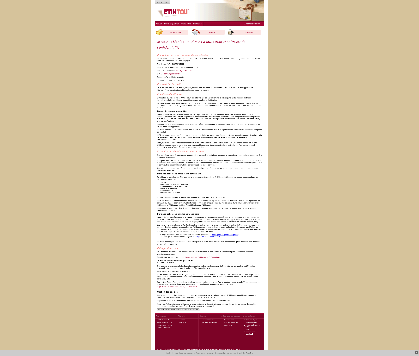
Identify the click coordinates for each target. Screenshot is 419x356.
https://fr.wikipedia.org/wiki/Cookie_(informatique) (200, 257)
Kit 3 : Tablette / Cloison (165, 325)
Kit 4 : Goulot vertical (164, 327)
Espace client (248, 32)
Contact (212, 32)
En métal (182, 320)
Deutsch (159, 2)
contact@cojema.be (172, 74)
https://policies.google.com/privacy (225, 235)
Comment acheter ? (176, 32)
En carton (183, 322)
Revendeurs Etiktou (251, 322)
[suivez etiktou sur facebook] (250, 335)
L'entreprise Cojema (252, 320)
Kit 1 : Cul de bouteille (164, 320)
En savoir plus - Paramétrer (245, 353)
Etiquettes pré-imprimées (209, 322)
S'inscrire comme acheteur (231, 322)
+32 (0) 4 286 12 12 (184, 71)
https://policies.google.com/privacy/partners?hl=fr (177, 286)
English (166, 2)
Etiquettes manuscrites (208, 320)
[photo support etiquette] (173, 17)
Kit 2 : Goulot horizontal (165, 322)
